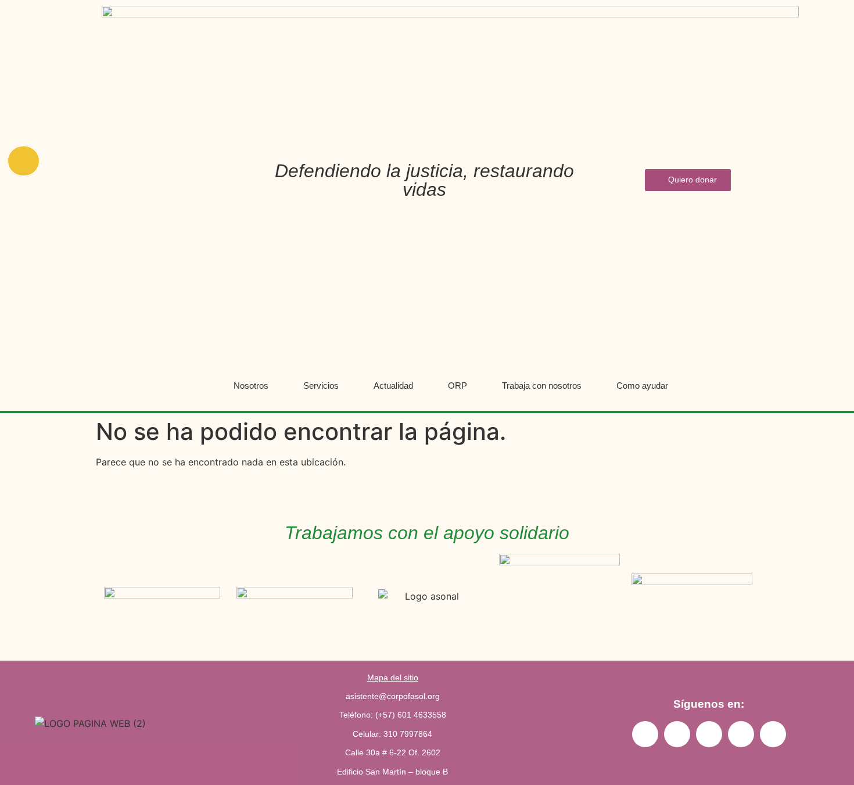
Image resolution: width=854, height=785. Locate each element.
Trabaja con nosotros (542, 385)
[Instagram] (645, 734)
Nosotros (251, 385)
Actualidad (393, 385)
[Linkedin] (677, 734)
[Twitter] (773, 734)
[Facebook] (741, 734)
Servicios (321, 385)
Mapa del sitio (392, 677)
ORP (457, 385)
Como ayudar (642, 385)
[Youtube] (709, 734)
